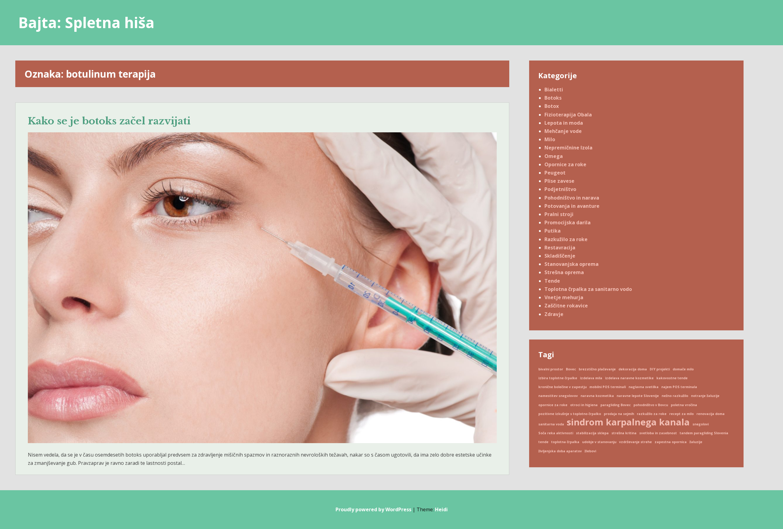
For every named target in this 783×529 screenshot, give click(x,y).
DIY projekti (660, 369)
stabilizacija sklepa (592, 433)
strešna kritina (623, 433)
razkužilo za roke (651, 414)
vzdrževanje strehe (635, 442)
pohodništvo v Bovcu (650, 405)
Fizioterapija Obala (568, 114)
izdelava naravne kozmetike (629, 378)
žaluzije (695, 442)
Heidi (441, 509)
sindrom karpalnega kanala (628, 422)
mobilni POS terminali (607, 387)
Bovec (571, 369)
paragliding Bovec (615, 405)
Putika (552, 230)
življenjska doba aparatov (560, 451)
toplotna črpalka (565, 442)
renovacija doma (710, 414)
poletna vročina (684, 405)
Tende (552, 280)
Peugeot (555, 172)
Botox (551, 106)
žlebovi (590, 451)
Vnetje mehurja (563, 297)
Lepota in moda (563, 122)
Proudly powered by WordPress (373, 509)
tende (543, 442)
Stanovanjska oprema (571, 264)
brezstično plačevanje (597, 369)
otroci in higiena (584, 405)
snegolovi (700, 424)
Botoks (553, 97)
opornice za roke (552, 405)
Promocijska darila (567, 222)
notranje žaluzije (705, 396)
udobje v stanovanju (599, 442)
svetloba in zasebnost (658, 433)
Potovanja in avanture (571, 206)
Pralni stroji (558, 214)
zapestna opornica (671, 442)
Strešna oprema (564, 272)
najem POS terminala (679, 387)
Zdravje (553, 314)
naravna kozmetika (597, 396)
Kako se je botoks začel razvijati (109, 121)
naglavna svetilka (644, 387)
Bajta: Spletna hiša (86, 22)
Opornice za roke (565, 164)
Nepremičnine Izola (568, 147)
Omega (553, 156)
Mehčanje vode (563, 131)
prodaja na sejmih (619, 414)
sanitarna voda (551, 424)
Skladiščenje (559, 255)
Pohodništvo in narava (571, 197)
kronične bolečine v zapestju (562, 387)
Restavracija (559, 247)
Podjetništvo (560, 189)
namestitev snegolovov (558, 396)
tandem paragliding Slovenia (704, 433)
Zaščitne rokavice (566, 305)
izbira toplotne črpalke (557, 378)
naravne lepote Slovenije (638, 396)
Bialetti (553, 89)
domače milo (683, 369)
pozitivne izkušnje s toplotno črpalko (569, 414)
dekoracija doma (632, 369)
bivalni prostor (550, 369)
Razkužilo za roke (566, 239)
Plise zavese (559, 181)
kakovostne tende (672, 378)
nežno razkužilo (675, 396)
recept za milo (681, 414)
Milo (549, 139)
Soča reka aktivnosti (555, 433)
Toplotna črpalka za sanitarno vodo (588, 289)
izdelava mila (591, 378)
